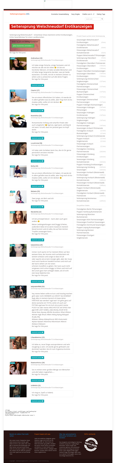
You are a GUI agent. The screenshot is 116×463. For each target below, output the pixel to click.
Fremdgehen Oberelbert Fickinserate (91, 63)
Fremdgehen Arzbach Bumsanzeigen (91, 132)
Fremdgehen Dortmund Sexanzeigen (91, 225)
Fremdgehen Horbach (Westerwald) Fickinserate (91, 194)
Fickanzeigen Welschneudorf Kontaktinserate (91, 51)
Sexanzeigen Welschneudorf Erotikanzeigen (91, 41)
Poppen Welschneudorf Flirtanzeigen (91, 55)
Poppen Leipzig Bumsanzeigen (88, 227)
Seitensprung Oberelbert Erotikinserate (91, 59)
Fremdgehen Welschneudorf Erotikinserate (91, 46)
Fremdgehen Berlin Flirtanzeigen (89, 209)
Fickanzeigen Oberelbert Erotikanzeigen (91, 67)
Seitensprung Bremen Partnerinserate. (85, 231)
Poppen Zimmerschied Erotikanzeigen (91, 95)
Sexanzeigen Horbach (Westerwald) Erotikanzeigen (91, 173)
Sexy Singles (75, 14)
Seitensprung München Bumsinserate (86, 215)
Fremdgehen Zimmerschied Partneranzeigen (91, 85)
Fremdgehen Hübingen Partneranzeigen (91, 124)
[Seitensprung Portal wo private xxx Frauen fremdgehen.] (19, 14)
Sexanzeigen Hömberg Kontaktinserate (91, 160)
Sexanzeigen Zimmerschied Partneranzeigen (91, 100)
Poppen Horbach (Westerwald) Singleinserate (91, 189)
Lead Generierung (43, 461)
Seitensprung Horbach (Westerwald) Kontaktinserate (91, 178)
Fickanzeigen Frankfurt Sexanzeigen (91, 222)
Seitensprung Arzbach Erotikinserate (91, 136)
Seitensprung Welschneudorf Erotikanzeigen (47, 60)
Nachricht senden (37, 85)
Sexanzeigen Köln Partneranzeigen (90, 219)
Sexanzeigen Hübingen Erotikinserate (91, 113)
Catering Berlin (33, 461)
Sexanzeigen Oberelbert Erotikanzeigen (91, 74)
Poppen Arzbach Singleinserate (91, 139)
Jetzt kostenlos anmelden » (23, 46)
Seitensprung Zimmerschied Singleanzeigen (91, 80)
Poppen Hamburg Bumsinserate (89, 212)
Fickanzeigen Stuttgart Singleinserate (85, 236)
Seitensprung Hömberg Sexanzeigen (91, 168)
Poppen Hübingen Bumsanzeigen (91, 105)
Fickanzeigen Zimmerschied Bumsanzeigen (91, 90)
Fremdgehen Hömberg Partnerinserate (91, 150)
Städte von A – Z (88, 14)
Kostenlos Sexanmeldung (60, 14)
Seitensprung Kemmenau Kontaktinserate (91, 199)
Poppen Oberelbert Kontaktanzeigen (91, 71)
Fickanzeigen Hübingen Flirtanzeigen (91, 108)
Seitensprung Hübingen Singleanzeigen (91, 119)
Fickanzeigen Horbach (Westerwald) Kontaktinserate (91, 184)
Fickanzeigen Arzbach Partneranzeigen (91, 145)
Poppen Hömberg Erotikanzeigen (91, 164)
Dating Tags (101, 14)
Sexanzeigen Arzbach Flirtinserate (91, 128)
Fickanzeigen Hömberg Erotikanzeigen (91, 155)
